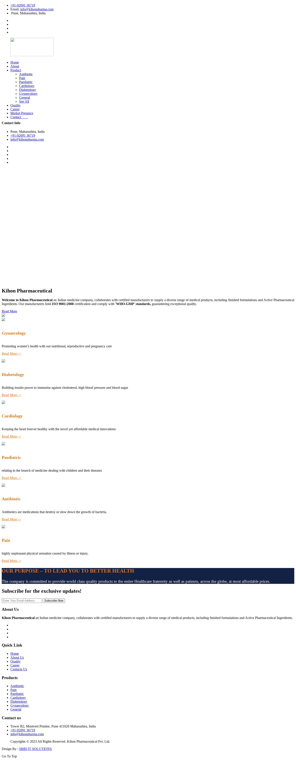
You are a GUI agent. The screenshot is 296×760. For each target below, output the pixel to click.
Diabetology (27, 90)
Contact (19, 117)
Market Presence (21, 113)
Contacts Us (18, 669)
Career (15, 109)
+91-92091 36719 (22, 5)
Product (15, 70)
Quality (15, 105)
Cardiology (26, 86)
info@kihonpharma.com (37, 9)
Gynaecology (28, 93)
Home (14, 62)
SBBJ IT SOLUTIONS (35, 749)
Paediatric (26, 82)
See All (24, 101)
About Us (17, 657)
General (24, 97)
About (14, 66)
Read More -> (11, 353)
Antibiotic (26, 74)
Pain (22, 78)
